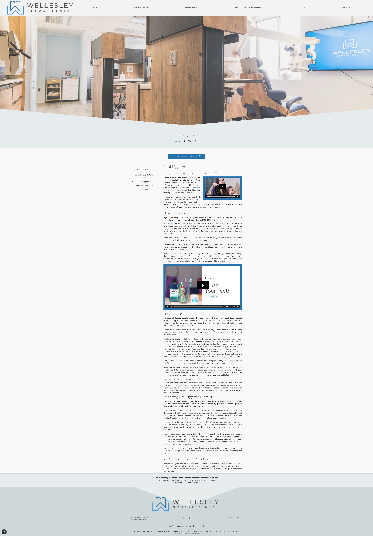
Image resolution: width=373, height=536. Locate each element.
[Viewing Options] (4, 532)
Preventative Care (192, 8)
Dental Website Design (181, 533)
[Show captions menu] (226, 306)
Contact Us (345, 8)
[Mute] (230, 306)
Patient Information (141, 8)
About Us (301, 8)
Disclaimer (226, 531)
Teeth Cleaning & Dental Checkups (144, 176)
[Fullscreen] (238, 306)
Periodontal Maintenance (143, 185)
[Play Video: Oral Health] (222, 186)
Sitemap (235, 531)
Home (95, 8)
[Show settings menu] (234, 306)
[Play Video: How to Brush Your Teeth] (203, 285)
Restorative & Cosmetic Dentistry (248, 8)
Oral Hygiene (144, 181)
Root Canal (143, 190)
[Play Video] (167, 306)
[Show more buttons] (238, 196)
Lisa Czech (200, 526)
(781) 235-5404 (188, 141)
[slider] (222, 196)
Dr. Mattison (168, 223)
